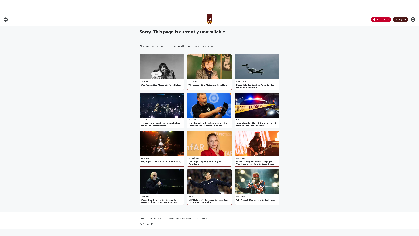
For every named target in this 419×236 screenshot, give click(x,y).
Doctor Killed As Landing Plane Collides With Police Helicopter (255, 86)
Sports (190, 196)
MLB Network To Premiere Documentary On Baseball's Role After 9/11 (208, 201)
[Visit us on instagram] (152, 224)
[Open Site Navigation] (5, 19)
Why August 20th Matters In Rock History (256, 200)
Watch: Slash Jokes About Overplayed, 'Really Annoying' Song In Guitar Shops (255, 162)
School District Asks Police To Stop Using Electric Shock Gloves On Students (207, 124)
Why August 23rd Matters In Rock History (161, 85)
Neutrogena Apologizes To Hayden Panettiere (205, 162)
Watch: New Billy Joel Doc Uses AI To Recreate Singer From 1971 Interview (159, 201)
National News (241, 81)
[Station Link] (209, 19)
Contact (142, 218)
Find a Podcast (202, 218)
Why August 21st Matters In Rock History (161, 161)
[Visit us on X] (144, 224)
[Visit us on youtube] (148, 224)
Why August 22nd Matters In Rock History (208, 85)
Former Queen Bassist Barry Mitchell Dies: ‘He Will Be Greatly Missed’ (161, 124)
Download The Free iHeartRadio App (180, 218)
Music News (145, 81)
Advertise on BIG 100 (156, 218)
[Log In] (413, 19)
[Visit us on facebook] (140, 224)
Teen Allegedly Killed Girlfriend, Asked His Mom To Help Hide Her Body (256, 124)
